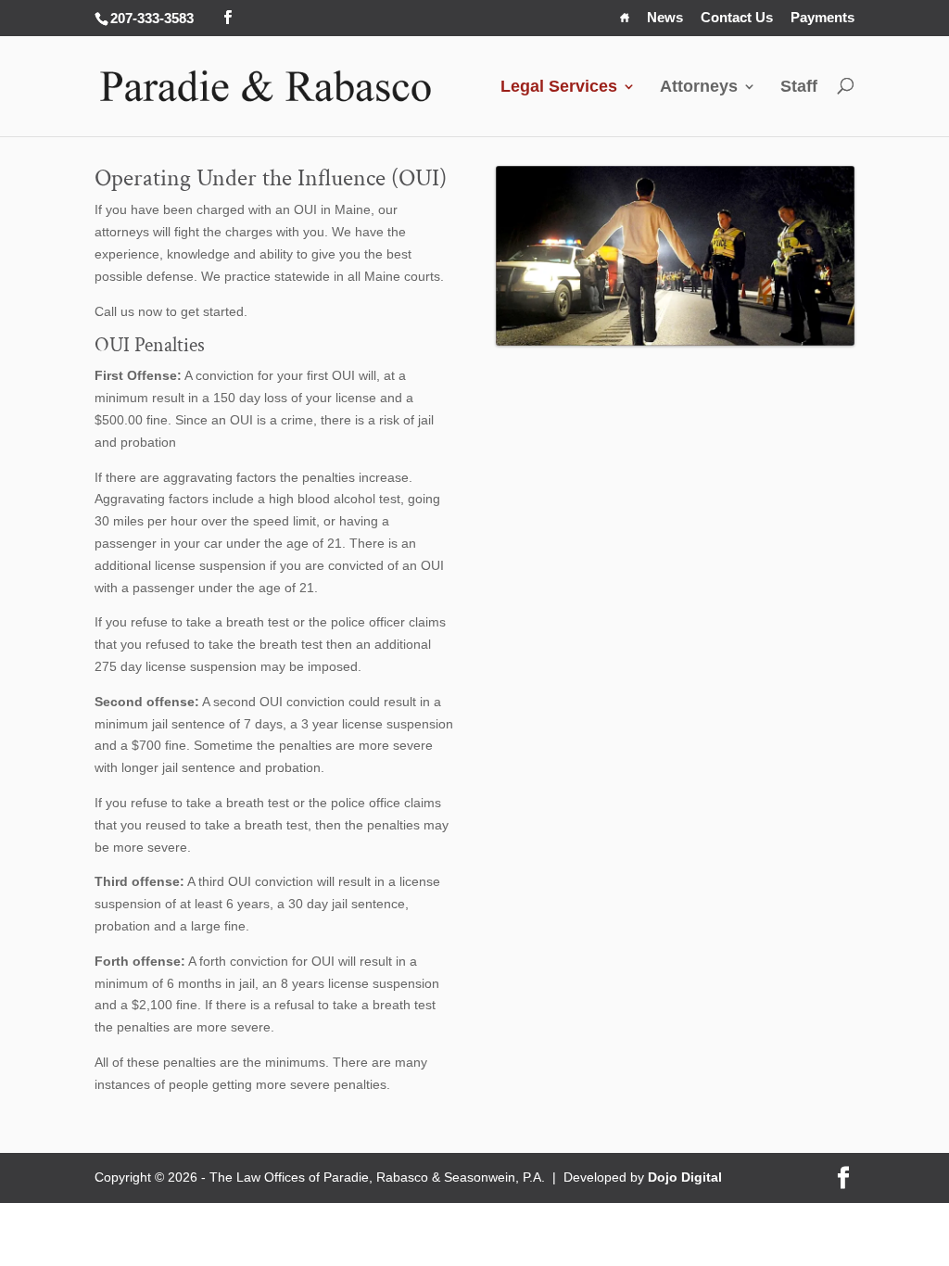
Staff (798, 86)
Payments (822, 17)
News (665, 17)
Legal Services (558, 86)
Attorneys (699, 86)
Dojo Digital (685, 1177)
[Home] (624, 22)
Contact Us (737, 17)
